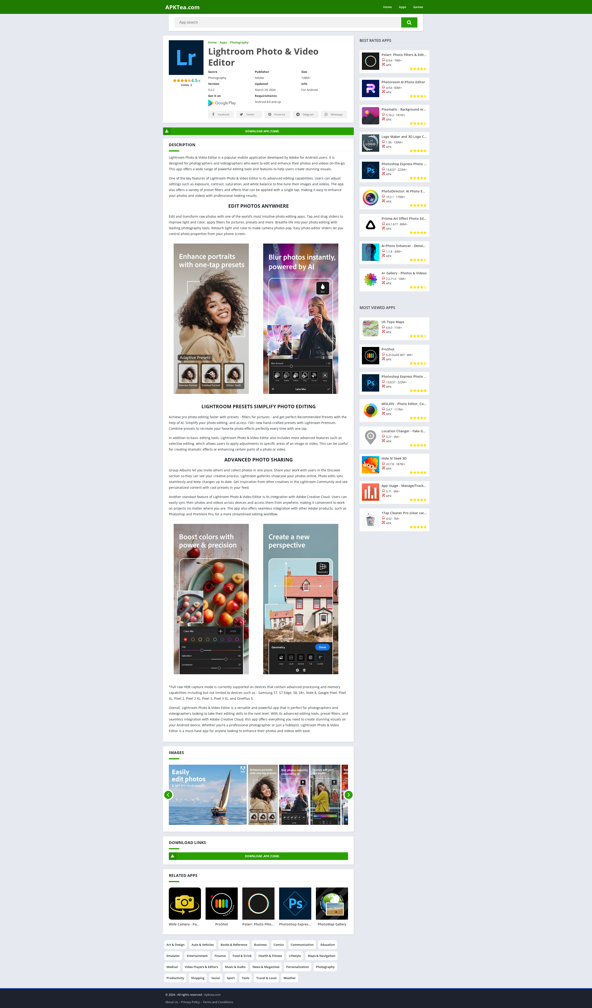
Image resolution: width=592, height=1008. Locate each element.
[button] (409, 22)
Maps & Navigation (321, 956)
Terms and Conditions (218, 1002)
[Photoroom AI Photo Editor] (394, 88)
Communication (302, 945)
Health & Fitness (270, 956)
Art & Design (175, 945)
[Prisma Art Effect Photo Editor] (394, 225)
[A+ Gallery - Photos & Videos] (394, 280)
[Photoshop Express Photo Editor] (394, 170)
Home (387, 7)
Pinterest (279, 114)
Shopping (197, 978)
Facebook (223, 114)
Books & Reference (234, 945)
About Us (171, 1002)
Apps (402, 7)
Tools (245, 978)
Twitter (250, 114)
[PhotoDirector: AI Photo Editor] (394, 198)
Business (260, 945)
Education (328, 945)
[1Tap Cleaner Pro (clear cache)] (394, 519)
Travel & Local (266, 978)
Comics (279, 945)
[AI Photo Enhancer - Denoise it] (394, 252)
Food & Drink (242, 956)
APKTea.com (182, 7)
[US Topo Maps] (394, 328)
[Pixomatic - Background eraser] (394, 116)
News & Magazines (266, 967)
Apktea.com (212, 995)
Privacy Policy (190, 1002)
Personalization (297, 967)
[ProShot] (394, 356)
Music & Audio (235, 967)
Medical (172, 967)
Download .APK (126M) (262, 856)
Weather (290, 978)
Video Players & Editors (201, 967)
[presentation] (168, 794)
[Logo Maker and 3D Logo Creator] (394, 143)
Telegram (308, 114)
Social (215, 978)
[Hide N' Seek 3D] (394, 465)
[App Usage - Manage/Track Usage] (394, 492)
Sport (231, 978)
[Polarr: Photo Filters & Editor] (394, 61)
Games (418, 7)
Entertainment (197, 956)
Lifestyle (295, 956)
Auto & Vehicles (202, 945)
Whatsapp (336, 114)
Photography (325, 967)
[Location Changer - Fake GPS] (394, 438)
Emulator (173, 956)
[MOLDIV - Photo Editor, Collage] (394, 410)
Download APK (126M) (262, 131)
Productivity (175, 978)
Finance (220, 956)
